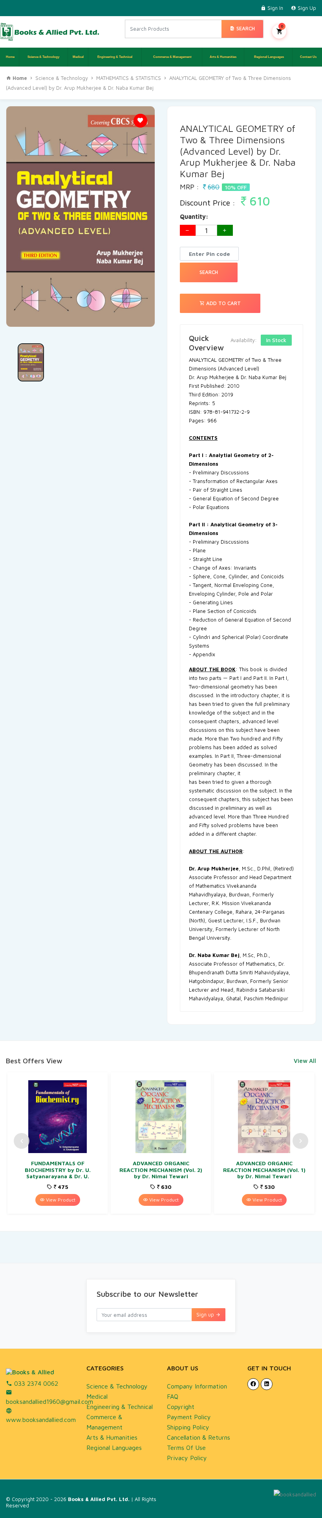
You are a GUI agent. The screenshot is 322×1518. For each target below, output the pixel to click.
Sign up (206, 1314)
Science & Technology (43, 57)
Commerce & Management (172, 57)
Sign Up (306, 8)
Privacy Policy (187, 1457)
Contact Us (307, 57)
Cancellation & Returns (198, 1437)
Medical (78, 57)
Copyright (180, 1406)
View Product (60, 1200)
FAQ (172, 1396)
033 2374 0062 (35, 1383)
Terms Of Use (186, 1447)
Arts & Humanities (223, 57)
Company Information (197, 1386)
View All (305, 1060)
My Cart (282, 26)
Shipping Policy (188, 1427)
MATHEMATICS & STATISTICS (128, 78)
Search (245, 28)
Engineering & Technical (114, 57)
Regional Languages (268, 57)
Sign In (274, 8)
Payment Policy (189, 1416)
